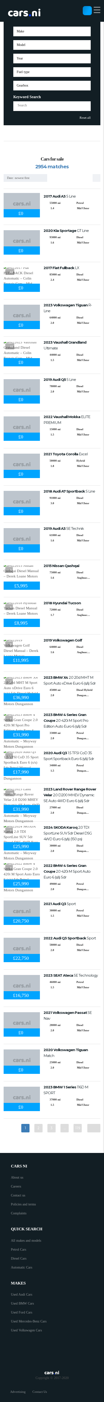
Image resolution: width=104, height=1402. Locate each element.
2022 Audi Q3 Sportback (70, 938)
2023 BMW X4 (70, 680)
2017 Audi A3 (60, 196)
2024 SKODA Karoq (68, 833)
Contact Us (39, 1392)
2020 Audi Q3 (69, 756)
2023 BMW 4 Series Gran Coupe (66, 720)
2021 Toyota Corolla (66, 454)
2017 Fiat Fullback (61, 268)
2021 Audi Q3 (60, 903)
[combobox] (52, 31)
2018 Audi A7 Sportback (69, 491)
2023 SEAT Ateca (71, 975)
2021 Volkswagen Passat (68, 1015)
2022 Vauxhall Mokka (67, 419)
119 (77, 1128)
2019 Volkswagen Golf (63, 640)
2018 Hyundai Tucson (62, 603)
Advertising (18, 1392)
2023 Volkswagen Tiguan (68, 308)
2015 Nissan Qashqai (61, 565)
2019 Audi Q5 (60, 379)
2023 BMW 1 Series (66, 1090)
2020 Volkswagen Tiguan (66, 1053)
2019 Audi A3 (64, 528)
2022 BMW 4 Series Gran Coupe (67, 871)
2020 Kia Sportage (66, 230)
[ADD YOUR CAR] (87, 10)
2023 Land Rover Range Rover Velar (70, 795)
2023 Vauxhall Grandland (65, 345)
